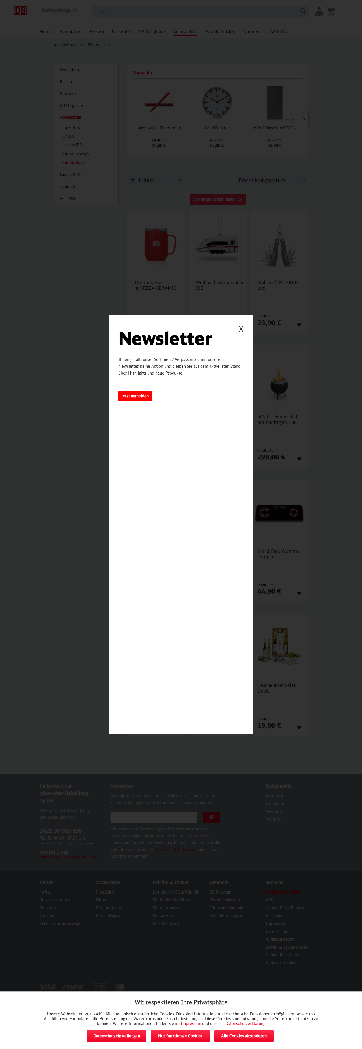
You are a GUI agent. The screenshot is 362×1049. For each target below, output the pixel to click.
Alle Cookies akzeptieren (244, 1035)
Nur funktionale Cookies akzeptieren (180, 1037)
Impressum (191, 1023)
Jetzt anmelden (135, 395)
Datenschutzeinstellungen (116, 1035)
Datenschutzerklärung (245, 1023)
